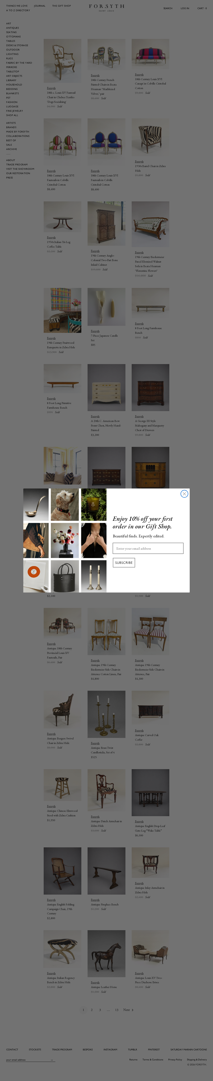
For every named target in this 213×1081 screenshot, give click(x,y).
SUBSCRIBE (124, 563)
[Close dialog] (184, 493)
